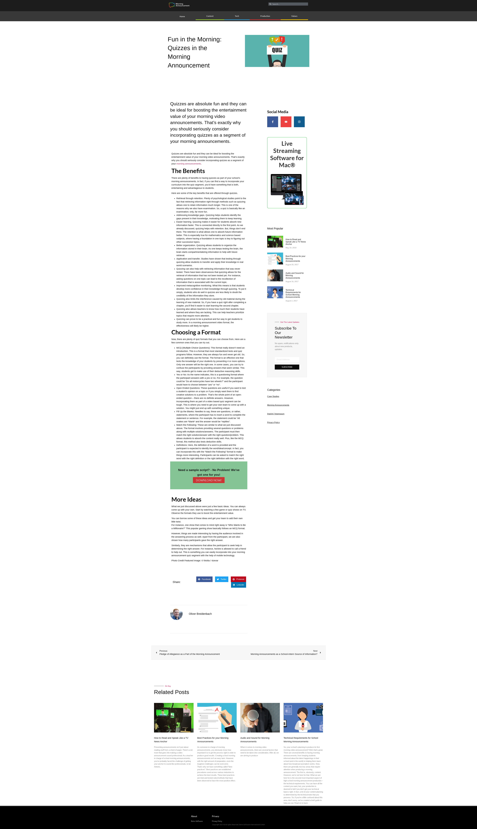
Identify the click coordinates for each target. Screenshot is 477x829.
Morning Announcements (278, 405)
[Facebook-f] (272, 121)
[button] (204, 579)
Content (210, 16)
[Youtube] (286, 121)
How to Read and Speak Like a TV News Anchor (296, 241)
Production (265, 16)
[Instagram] (299, 121)
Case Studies (273, 396)
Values (294, 16)
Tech (237, 16)
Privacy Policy (273, 422)
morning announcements (188, 163)
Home (182, 16)
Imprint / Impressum (275, 414)
